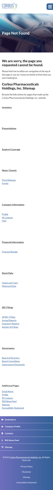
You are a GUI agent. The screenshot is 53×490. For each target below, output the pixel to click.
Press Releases (9, 180)
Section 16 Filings (10, 327)
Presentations (9, 128)
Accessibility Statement (13, 408)
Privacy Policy (27, 467)
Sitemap (6, 404)
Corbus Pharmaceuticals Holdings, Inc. (25, 457)
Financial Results (10, 251)
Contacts (7, 433)
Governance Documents (13, 364)
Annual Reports (9, 320)
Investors (7, 107)
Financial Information (13, 242)
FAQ (4, 221)
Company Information (13, 204)
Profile (5, 214)
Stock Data (7, 273)
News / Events (9, 170)
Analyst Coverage (11, 149)
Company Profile (10, 426)
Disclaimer (26, 472)
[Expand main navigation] (50, 6)
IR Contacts (7, 217)
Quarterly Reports (10, 323)
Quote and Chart (10, 283)
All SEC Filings (8, 317)
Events (5, 183)
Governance (8, 348)
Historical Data (9, 286)
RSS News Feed (9, 401)
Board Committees (11, 361)
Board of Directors (11, 358)
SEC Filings (7, 307)
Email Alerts (7, 391)
